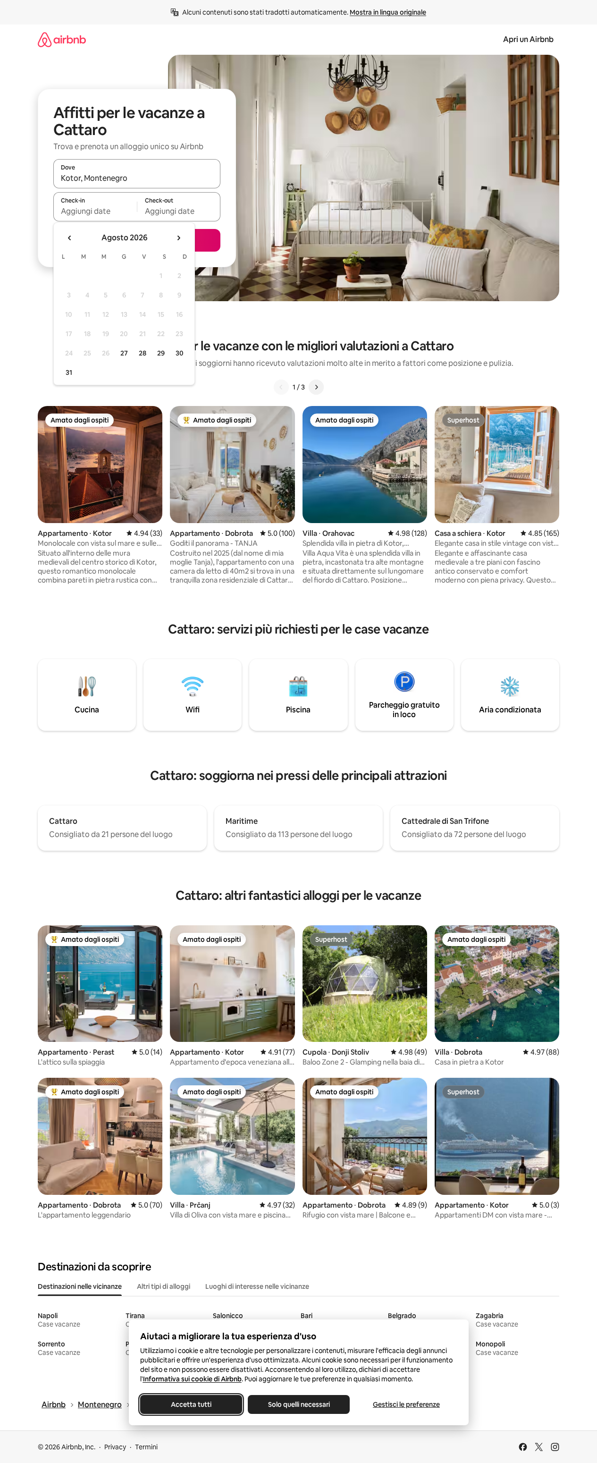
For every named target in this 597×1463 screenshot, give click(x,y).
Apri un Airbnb (528, 39)
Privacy (115, 1447)
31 (69, 372)
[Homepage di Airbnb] (62, 39)
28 (142, 353)
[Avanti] (316, 387)
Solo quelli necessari (298, 1404)
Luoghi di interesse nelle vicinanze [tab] (257, 1286)
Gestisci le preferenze (406, 1404)
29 (161, 353)
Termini (146, 1447)
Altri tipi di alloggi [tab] (163, 1286)
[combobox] (137, 178)
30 (180, 353)
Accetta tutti (191, 1404)
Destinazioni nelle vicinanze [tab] (80, 1286)
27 (124, 353)
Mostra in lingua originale (388, 12)
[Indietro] (281, 387)
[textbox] (95, 211)
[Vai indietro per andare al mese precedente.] (70, 238)
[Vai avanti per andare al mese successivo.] (178, 238)
